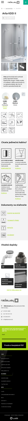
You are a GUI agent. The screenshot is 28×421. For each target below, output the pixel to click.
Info (2, 387)
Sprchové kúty (9, 8)
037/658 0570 (6, 316)
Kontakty (3, 400)
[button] (25, 59)
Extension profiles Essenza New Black (7, 281)
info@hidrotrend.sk (8, 319)
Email (3, 334)
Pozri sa (18, 168)
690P (3, 266)
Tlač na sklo (4, 384)
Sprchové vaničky (6, 367)
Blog (2, 397)
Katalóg (10, 227)
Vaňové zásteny (5, 364)
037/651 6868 (6, 311)
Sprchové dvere (5, 361)
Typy (2, 354)
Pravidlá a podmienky (7, 403)
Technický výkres (13, 220)
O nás (2, 391)
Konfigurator (6, 168)
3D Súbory (10, 235)
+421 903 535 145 (7, 314)
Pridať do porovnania (9, 17)
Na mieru (3, 373)
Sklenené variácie (5, 107)
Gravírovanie (4, 378)
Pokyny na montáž (13, 213)
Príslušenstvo (5, 370)
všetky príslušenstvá (14, 290)
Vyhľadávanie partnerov (8, 394)
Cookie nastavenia (6, 406)
